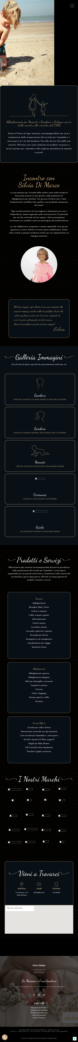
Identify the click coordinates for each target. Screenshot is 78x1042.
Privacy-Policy (41, 1038)
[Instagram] (39, 995)
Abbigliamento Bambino (39, 1008)
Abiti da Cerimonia (39, 1015)
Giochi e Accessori (39, 1018)
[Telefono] (56, 884)
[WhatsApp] (44, 995)
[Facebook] (34, 995)
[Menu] (72, 6)
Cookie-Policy (52, 1038)
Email (39, 888)
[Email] (39, 884)
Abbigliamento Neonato (39, 1013)
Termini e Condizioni (28, 1038)
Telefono (56, 888)
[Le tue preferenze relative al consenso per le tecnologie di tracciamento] (74, 1038)
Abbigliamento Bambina (39, 1010)
